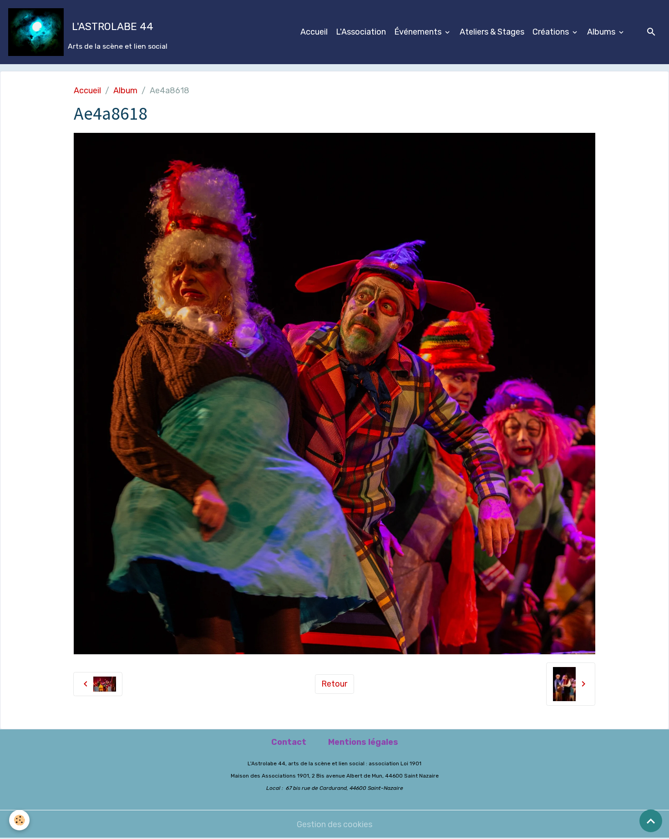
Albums (602, 32)
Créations (551, 32)
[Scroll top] (650, 820)
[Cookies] (19, 820)
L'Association (361, 32)
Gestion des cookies (334, 824)
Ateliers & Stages (492, 32)
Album (125, 91)
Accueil (314, 32)
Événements (418, 32)
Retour (334, 684)
